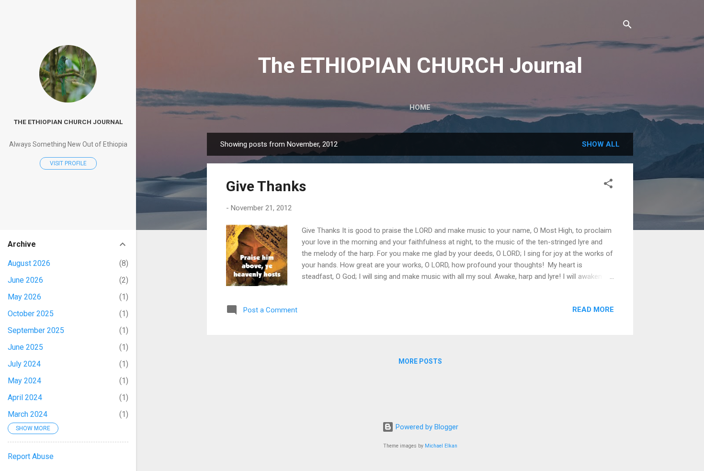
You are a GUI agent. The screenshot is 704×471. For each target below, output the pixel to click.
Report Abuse (31, 456)
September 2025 (36, 330)
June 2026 (25, 280)
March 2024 (27, 414)
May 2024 (24, 380)
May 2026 (24, 296)
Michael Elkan (441, 446)
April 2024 (25, 397)
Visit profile (68, 163)
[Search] (627, 26)
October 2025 (31, 313)
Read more (593, 309)
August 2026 (29, 263)
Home (420, 107)
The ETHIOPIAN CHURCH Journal (420, 65)
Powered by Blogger (426, 427)
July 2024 (24, 363)
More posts (420, 361)
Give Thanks (266, 186)
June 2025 (25, 347)
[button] (608, 185)
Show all (601, 144)
